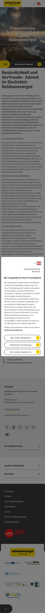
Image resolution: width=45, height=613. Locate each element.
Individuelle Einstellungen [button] (21, 345)
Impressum (36, 271)
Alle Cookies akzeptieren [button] (20, 338)
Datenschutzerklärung (32, 269)
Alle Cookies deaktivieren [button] (20, 352)
